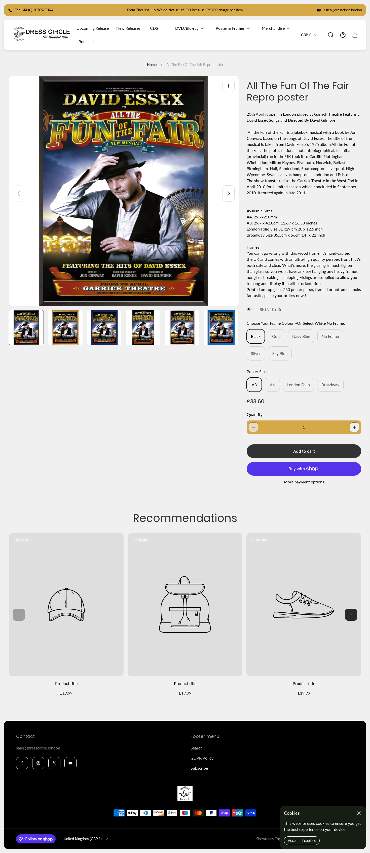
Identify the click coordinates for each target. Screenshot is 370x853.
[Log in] (342, 35)
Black (256, 336)
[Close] (359, 813)
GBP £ (306, 35)
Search (197, 747)
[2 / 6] (65, 327)
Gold (276, 336)
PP (249, 309)
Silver (256, 353)
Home (152, 64)
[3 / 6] (104, 327)
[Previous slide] (19, 193)
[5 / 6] (182, 327)
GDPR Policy (202, 758)
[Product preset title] (66, 604)
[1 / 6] (26, 327)
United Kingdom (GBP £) (83, 839)
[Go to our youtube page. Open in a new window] (70, 763)
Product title (66, 683)
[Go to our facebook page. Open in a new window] (22, 763)
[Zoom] (229, 86)
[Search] (330, 35)
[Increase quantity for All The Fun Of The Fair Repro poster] (354, 427)
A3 (254, 384)
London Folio (298, 384)
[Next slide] (229, 193)
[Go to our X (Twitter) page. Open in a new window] (54, 763)
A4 (272, 384)
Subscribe (199, 768)
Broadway (330, 384)
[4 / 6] (143, 327)
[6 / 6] (221, 327)
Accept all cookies (302, 840)
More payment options (304, 482)
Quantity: (255, 414)
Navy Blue (301, 336)
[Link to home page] (185, 793)
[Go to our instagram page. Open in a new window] (38, 763)
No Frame (330, 336)
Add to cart (304, 451)
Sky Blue (279, 353)
